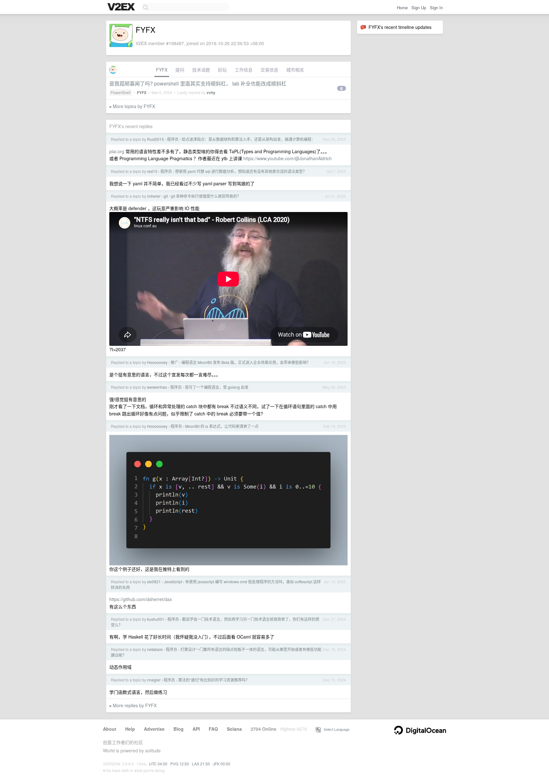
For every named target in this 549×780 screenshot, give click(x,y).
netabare (155, 649)
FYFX (161, 69)
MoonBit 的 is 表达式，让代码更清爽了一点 (222, 426)
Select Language (335, 729)
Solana (234, 729)
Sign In (436, 7)
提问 (179, 69)
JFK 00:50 (221, 763)
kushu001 (155, 619)
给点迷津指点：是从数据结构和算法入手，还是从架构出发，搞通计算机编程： (248, 139)
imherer (153, 196)
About (109, 729)
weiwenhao (157, 387)
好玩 (222, 69)
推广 (174, 362)
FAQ (213, 729)
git (166, 196)
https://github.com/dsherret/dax (140, 599)
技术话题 (201, 69)
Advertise (154, 729)
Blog (178, 729)
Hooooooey (157, 362)
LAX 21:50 (201, 763)
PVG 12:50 (179, 763)
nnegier (153, 679)
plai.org (116, 151)
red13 (152, 171)
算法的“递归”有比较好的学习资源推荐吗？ (213, 679)
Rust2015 (155, 139)
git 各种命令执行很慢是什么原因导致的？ (206, 196)
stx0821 (154, 581)
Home (402, 7)
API (196, 729)
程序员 (173, 139)
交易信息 (269, 69)
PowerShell (121, 92)
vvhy (211, 92)
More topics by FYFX (134, 106)
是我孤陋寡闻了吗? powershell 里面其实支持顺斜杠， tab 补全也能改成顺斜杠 (197, 83)
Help (130, 729)
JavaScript (173, 581)
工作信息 (244, 69)
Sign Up (418, 7)
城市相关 (295, 69)
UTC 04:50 (158, 763)
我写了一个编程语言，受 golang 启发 (216, 387)
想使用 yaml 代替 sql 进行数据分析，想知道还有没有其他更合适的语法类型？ (241, 171)
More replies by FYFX (135, 705)
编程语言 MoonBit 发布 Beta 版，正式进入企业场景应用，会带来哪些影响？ (245, 362)
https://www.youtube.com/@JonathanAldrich (287, 158)
